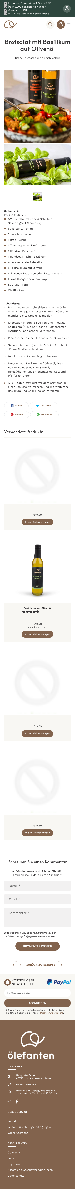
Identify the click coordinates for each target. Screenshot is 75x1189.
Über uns (14, 1152)
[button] (31, 611)
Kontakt (13, 1121)
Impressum (15, 1164)
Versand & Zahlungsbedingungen (29, 1127)
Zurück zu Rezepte (40, 964)
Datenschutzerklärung (51, 1013)
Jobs (11, 1158)
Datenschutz (16, 1175)
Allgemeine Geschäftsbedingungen (30, 1169)
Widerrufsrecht (18, 1132)
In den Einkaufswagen (37, 522)
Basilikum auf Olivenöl (37, 608)
